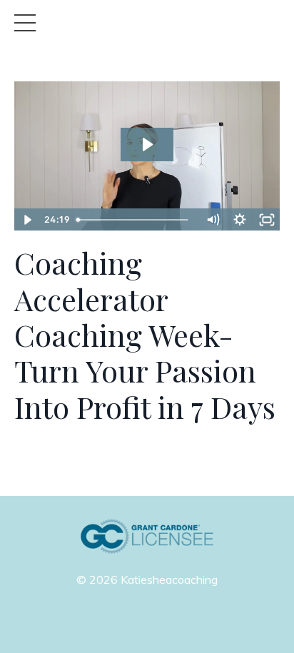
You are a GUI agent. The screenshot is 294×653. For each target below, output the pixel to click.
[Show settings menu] (239, 219)
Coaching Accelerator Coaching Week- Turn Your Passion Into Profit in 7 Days (144, 335)
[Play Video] (27, 219)
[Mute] (212, 219)
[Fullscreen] (266, 219)
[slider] (135, 219)
